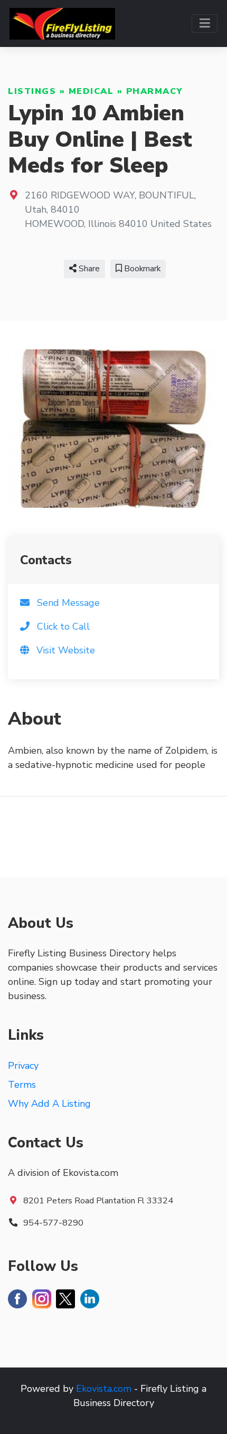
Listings (32, 91)
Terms (22, 1084)
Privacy (23, 1065)
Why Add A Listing (49, 1103)
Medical (91, 91)
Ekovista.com (103, 1388)
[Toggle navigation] (204, 23)
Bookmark (141, 268)
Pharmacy (154, 91)
